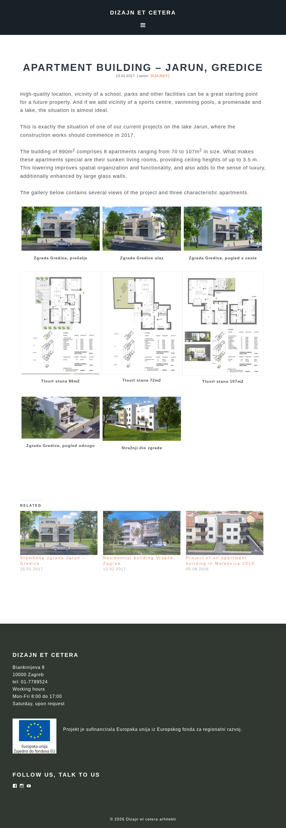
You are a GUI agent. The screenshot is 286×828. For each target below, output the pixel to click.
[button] (60, 234)
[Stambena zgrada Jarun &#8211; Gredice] (58, 533)
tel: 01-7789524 (30, 681)
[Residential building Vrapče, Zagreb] (141, 533)
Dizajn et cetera (143, 12)
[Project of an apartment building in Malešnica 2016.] (224, 533)
